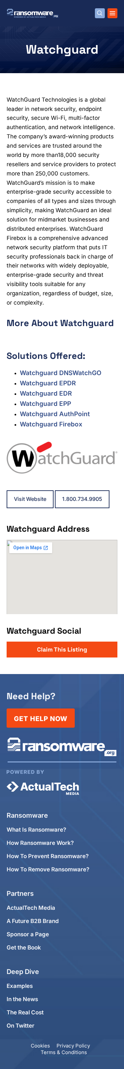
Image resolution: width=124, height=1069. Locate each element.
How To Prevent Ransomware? (48, 856)
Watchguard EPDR (48, 383)
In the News (22, 999)
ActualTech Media (31, 908)
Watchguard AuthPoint (55, 414)
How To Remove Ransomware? (48, 869)
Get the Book (24, 948)
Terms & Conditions (64, 1052)
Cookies (40, 1046)
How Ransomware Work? (40, 843)
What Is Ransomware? (36, 830)
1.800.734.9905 (82, 499)
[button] (62, 649)
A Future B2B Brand (33, 921)
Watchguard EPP (45, 404)
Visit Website (30, 499)
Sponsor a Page (28, 934)
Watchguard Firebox (51, 424)
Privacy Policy (73, 1046)
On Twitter (20, 1026)
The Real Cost (25, 1012)
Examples (20, 986)
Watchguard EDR (46, 393)
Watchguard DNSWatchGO (61, 373)
